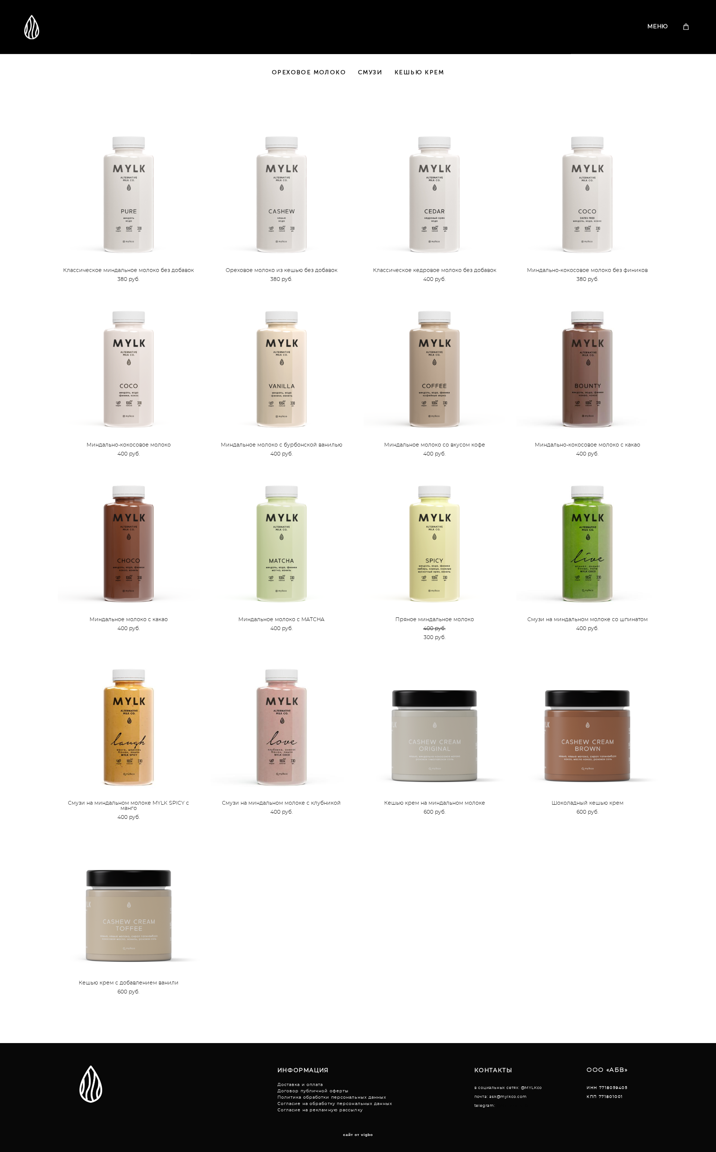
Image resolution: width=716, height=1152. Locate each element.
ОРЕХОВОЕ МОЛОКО (309, 72)
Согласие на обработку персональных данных (334, 1104)
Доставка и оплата (300, 1085)
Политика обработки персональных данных (332, 1097)
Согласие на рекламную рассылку (320, 1110)
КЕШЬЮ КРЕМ (419, 72)
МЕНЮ (657, 26)
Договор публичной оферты (313, 1091)
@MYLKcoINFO (512, 1106)
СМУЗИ (370, 72)
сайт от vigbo (358, 1135)
